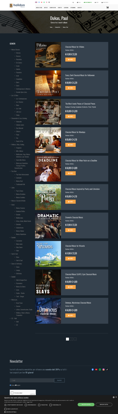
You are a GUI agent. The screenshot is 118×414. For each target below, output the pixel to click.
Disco (17, 257)
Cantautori (19, 178)
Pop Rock (13, 171)
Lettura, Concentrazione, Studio (24, 309)
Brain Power (19, 303)
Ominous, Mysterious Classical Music (78, 302)
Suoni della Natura (21, 160)
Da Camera (19, 63)
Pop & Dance (19, 191)
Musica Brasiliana (20, 194)
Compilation (19, 79)
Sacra (17, 85)
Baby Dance (19, 247)
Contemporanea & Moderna (23, 89)
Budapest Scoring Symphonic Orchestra (76, 107)
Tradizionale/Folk (20, 184)
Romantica (19, 59)
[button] (39, 412)
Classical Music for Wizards (75, 245)
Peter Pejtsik (92, 107)
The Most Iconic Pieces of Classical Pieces (80, 103)
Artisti (46, 7)
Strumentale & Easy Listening (19, 118)
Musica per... (14, 300)
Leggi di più (29, 402)
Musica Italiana (20, 231)
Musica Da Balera (20, 286)
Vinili (17, 322)
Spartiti (60, 7)
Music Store (39, 7)
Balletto (18, 69)
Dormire (18, 306)
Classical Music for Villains (74, 46)
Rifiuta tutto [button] (104, 404)
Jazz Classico (19, 102)
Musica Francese (20, 208)
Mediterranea (19, 218)
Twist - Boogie (20, 296)
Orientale (18, 224)
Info (71, 59)
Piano (17, 135)
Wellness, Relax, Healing (17, 144)
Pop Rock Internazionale (22, 174)
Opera (17, 82)
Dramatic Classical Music (74, 217)
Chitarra (18, 131)
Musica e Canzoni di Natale (18, 201)
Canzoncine (19, 241)
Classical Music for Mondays (75, 132)
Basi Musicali (19, 128)
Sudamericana (19, 228)
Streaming (72, 7)
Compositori (53, 7)
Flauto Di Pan (19, 141)
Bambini (13, 237)
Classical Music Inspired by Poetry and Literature (82, 188)
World (12, 205)
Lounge (18, 270)
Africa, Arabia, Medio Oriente (23, 221)
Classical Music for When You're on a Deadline (81, 160)
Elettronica (19, 273)
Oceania (18, 214)
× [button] (116, 397)
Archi (17, 76)
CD (17, 325)
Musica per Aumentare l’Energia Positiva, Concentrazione (21, 165)
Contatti (79, 7)
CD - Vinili (14, 318)
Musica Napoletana (21, 234)
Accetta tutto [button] (86, 404)
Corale (17, 66)
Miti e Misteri (19, 151)
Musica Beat (19, 181)
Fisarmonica (19, 283)
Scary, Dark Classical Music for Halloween (80, 75)
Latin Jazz (18, 112)
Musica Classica (15, 49)
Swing (17, 115)
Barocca (18, 56)
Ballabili (13, 277)
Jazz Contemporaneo (21, 99)
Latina (13, 187)
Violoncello (19, 121)
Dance (17, 267)
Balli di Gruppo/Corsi (21, 280)
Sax (17, 138)
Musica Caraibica (20, 197)
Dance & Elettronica (16, 264)
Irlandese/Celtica (20, 211)
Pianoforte (19, 72)
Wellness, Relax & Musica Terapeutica (23, 314)
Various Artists (69, 50)
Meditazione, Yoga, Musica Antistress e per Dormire (23, 155)
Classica (18, 53)
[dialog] (59, 404)
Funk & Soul (14, 254)
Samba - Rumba (20, 293)
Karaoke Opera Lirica (21, 92)
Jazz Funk (18, 108)
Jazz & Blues (14, 95)
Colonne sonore (20, 125)
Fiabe (17, 250)
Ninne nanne (19, 244)
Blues (17, 105)
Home (51, 27)
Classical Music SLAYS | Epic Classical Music (81, 274)
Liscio (17, 290)
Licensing (66, 7)
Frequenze (18, 148)
